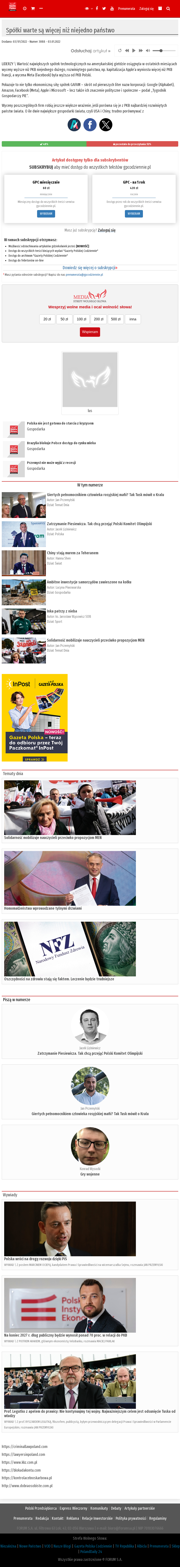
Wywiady (10, 1194)
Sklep (176, 1546)
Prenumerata (126, 9)
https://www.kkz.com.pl (19, 1462)
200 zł (98, 319)
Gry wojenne (90, 1174)
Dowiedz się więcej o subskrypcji (90, 267)
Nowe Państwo (30, 1546)
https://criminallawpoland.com (25, 1446)
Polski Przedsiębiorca (41, 1508)
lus (90, 410)
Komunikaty (99, 1508)
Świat (58, 563)
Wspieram (90, 332)
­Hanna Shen (63, 558)
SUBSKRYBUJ (41, 167)
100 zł (81, 319)
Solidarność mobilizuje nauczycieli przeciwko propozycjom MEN (95, 640)
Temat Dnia (62, 505)
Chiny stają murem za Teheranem (72, 553)
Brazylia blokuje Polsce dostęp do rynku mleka (61, 443)
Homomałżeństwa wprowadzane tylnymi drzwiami (43, 908)
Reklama (73, 1518)
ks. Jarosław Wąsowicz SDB (73, 616)
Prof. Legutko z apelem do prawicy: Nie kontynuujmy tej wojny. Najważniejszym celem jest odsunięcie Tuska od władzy (89, 1413)
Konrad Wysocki (90, 1169)
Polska (59, 534)
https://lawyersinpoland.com (23, 1454)
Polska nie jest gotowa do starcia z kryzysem (60, 423)
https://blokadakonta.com (21, 1470)
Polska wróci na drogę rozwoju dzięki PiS (35, 1258)
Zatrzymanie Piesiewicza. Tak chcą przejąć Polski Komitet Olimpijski (99, 523)
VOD (47, 1546)
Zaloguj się (146, 9)
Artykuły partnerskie (139, 1508)
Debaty (116, 1508)
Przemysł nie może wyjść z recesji (51, 463)
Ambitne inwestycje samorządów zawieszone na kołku (89, 582)
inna (133, 319)
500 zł (116, 319)
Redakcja (42, 1518)
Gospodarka (36, 429)
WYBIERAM (46, 214)
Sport (58, 621)
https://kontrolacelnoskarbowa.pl (27, 1478)
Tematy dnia (13, 773)
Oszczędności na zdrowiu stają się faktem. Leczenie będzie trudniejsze (59, 979)
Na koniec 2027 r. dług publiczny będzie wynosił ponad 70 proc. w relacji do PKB (65, 1335)
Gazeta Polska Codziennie (93, 1546)
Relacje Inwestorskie (97, 1518)
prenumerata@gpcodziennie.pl (84, 275)
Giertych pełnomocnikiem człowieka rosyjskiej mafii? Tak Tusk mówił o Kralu (105, 494)
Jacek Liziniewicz (66, 529)
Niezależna (8, 1546)
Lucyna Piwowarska (68, 587)
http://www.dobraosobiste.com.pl (27, 1485)
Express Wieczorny (73, 1508)
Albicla (142, 1546)
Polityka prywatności (131, 1518)
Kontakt (57, 1518)
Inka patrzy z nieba (62, 611)
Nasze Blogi (62, 1546)
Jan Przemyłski (65, 500)
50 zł (64, 319)
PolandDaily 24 (91, 1551)
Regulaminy (158, 1518)
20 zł (47, 319)
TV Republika (124, 1546)
